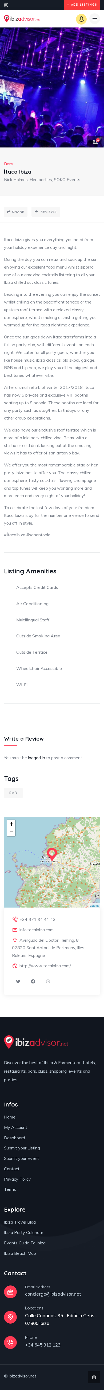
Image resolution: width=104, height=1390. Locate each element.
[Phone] (10, 1342)
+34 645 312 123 (43, 1345)
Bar (13, 793)
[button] (94, 87)
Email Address (37, 1286)
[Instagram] (6, 5)
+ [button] (11, 824)
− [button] (11, 832)
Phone (31, 1337)
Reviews (48, 212)
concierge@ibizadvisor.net (53, 1294)
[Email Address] (10, 1291)
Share (18, 212)
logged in (36, 757)
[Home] (22, 19)
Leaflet (94, 905)
